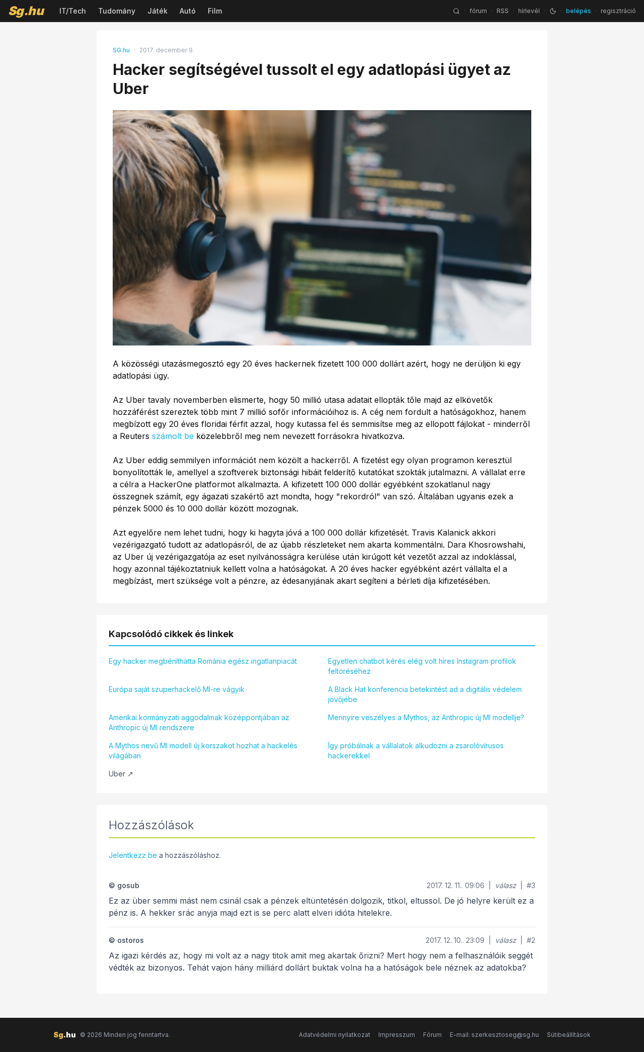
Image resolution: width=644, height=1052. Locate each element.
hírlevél (529, 11)
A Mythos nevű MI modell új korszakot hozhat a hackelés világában (203, 750)
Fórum (432, 1034)
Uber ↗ (121, 773)
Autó (188, 11)
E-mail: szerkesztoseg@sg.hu (494, 1034)
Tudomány (116, 11)
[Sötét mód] (552, 11)
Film (215, 11)
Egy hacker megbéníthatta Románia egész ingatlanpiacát (203, 661)
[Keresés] (456, 11)
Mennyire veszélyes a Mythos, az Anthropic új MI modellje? (426, 717)
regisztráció (618, 11)
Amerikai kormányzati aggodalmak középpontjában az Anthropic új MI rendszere (199, 722)
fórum (478, 11)
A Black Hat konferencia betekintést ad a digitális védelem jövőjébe (425, 694)
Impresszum (396, 1034)
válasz (505, 885)
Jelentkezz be (133, 855)
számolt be (173, 436)
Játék (157, 11)
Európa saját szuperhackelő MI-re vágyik (177, 689)
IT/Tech (72, 11)
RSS (503, 11)
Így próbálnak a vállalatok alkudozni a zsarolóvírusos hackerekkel (416, 750)
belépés (578, 11)
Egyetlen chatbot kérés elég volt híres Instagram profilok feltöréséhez (422, 666)
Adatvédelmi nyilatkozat (334, 1034)
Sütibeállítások (569, 1034)
